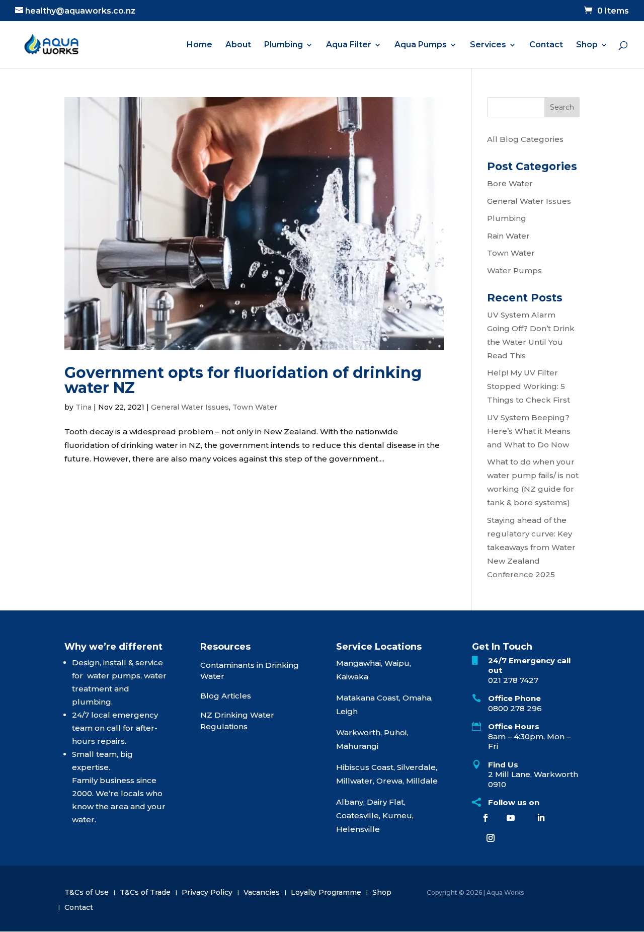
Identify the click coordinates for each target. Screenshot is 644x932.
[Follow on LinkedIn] (541, 818)
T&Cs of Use (86, 893)
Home (199, 45)
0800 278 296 (515, 708)
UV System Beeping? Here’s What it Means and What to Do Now (529, 431)
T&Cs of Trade (145, 893)
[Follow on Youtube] (511, 818)
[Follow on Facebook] (485, 818)
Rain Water (508, 236)
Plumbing (283, 45)
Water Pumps (514, 270)
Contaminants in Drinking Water (249, 670)
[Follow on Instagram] (490, 838)
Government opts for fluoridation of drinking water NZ (243, 380)
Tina (83, 407)
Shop (587, 45)
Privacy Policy (207, 893)
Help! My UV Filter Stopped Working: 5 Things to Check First (528, 386)
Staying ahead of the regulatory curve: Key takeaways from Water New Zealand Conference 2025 (531, 547)
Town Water (254, 407)
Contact (546, 45)
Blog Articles (225, 696)
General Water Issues (190, 407)
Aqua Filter (348, 45)
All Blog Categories (525, 139)
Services (488, 45)
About (238, 45)
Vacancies (262, 893)
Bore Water (510, 183)
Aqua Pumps (420, 45)
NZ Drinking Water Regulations (237, 720)
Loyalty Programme (326, 893)
